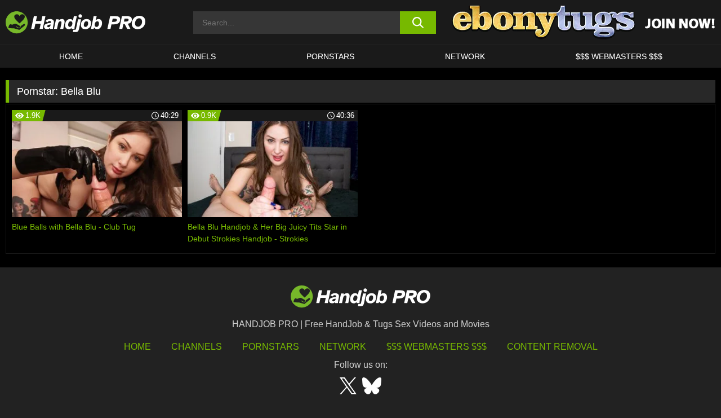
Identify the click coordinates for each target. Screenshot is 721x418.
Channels (196, 346)
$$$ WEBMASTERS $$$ (619, 56)
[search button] (418, 22)
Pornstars (330, 56)
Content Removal (552, 346)
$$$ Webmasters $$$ (436, 346)
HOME (71, 56)
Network (465, 56)
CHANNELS (194, 56)
